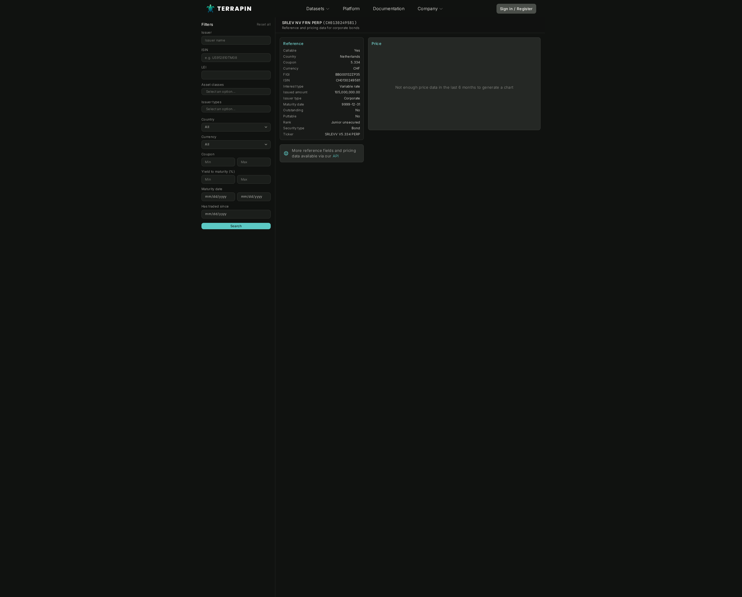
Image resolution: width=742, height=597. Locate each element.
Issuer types (211, 102)
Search (236, 226)
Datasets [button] (315, 8)
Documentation (389, 8)
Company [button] (428, 8)
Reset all (264, 24)
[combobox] (236, 92)
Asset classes (212, 85)
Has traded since (215, 206)
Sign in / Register (516, 8)
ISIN (204, 50)
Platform (351, 8)
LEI (203, 67)
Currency (209, 137)
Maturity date (211, 189)
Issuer (206, 32)
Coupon (207, 154)
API (336, 156)
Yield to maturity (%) (218, 172)
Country (207, 119)
